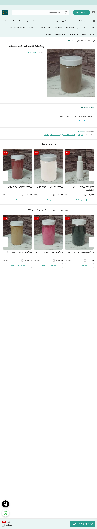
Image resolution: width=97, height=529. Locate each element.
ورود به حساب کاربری (85, 120)
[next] (5, 176)
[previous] (92, 176)
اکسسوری (64, 134)
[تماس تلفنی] (5, 503)
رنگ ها (71, 41)
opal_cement (34, 52)
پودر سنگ (55, 134)
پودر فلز (80, 134)
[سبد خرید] (93, 12)
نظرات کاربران (87, 107)
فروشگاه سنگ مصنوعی (86, 41)
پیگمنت (73, 134)
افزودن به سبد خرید (80, 523)
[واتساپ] (5, 513)
